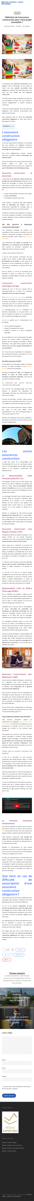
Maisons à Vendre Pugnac (9, 1151)
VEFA (3, 831)
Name (4, 1060)
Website (4, 1076)
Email (4, 1068)
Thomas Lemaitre (10, 26)
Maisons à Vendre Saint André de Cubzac (13, 1148)
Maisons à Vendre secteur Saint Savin (12, 1145)
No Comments (26, 26)
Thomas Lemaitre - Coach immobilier (12, 3)
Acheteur (17, 13)
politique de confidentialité (14, 1196)
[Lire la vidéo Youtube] (17, 806)
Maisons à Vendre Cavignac (9, 1142)
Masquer (11, 126)
